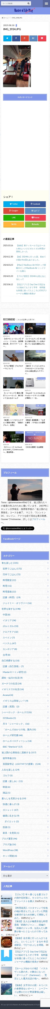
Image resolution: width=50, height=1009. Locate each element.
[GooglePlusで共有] (25, 38)
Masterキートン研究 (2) (14, 672)
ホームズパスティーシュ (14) (17, 741)
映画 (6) (6, 787)
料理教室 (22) (9, 580)
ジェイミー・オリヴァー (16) (17, 603)
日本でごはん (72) (11, 574)
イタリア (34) (9, 620)
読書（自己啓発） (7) (13, 666)
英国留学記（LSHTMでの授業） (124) (22, 764)
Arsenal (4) (8, 695)
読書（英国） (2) (11, 706)
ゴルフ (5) (7, 775)
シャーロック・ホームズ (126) (17, 712)
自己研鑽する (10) (10, 660)
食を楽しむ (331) (10, 562)
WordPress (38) (10, 850)
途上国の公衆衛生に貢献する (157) (19, 752)
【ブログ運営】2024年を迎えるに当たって (31, 277)
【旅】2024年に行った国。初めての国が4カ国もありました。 (31, 258)
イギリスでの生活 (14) (13, 689)
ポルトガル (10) (10, 626)
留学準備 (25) (9, 758)
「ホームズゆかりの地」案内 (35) (19, 729)
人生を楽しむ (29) (10, 769)
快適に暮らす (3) (11, 804)
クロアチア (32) (10, 631)
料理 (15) (7, 585)
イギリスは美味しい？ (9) (15, 700)
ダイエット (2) (12, 821)
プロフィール (38, 519)
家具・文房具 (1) (11, 832)
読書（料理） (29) (11, 597)
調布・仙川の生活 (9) (12, 677)
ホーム (5, 18)
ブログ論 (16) (9, 844)
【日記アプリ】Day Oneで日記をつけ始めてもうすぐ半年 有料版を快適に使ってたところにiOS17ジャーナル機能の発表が (31, 289)
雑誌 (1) (6, 792)
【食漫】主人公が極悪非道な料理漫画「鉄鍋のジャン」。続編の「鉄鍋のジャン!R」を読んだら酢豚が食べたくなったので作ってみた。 (24, 928)
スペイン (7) (9, 637)
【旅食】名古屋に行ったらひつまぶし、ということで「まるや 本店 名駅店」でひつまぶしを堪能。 (31, 941)
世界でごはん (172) (12, 568)
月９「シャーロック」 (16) (16, 723)
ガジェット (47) (10, 809)
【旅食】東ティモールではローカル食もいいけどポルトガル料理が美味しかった (30, 248)
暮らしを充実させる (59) (14, 798)
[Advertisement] (25, 123)
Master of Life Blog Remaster (23, 1004)
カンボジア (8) (10, 649)
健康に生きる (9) (11, 815)
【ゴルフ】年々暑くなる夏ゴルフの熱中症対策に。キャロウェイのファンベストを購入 (31, 897)
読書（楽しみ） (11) (13, 781)
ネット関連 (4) (10, 855)
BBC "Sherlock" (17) (12, 746)
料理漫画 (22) (9, 591)
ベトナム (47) (9, 643)
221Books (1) (9, 718)
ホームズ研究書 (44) (13, 735)
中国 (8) (6, 614)
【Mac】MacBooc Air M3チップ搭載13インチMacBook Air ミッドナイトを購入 (31, 268)
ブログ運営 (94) (9, 838)
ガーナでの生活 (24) (12, 683)
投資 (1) (6, 827)
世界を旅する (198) (11, 608)
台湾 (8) (6, 654)
